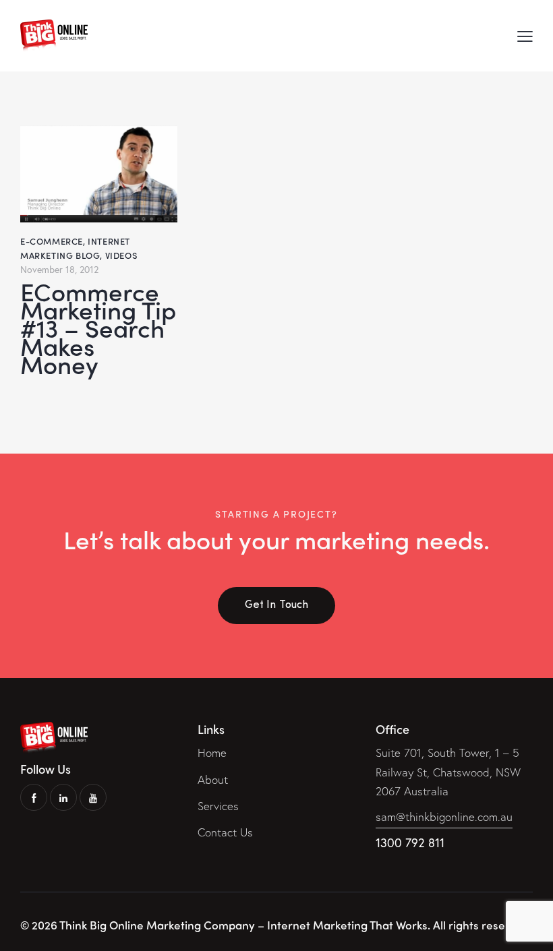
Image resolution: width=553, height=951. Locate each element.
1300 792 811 (410, 842)
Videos (121, 255)
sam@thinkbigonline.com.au (444, 816)
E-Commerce (51, 241)
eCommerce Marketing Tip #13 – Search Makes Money (98, 327)
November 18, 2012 (59, 269)
